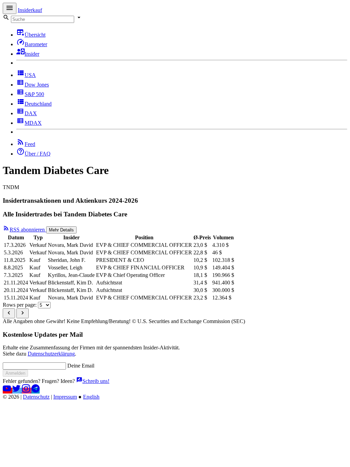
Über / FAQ (38, 154)
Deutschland (38, 104)
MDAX (33, 123)
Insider (32, 54)
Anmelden (15, 373)
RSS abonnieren (28, 229)
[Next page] (22, 313)
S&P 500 (34, 94)
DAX (31, 113)
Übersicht (35, 35)
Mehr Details (61, 229)
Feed (30, 144)
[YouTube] (7, 390)
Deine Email (80, 366)
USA (30, 75)
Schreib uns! (95, 381)
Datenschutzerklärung (51, 354)
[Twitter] (17, 390)
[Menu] (9, 8)
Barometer (36, 44)
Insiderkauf (30, 10)
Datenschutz (36, 397)
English (91, 397)
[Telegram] (35, 390)
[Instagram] (26, 390)
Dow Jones (37, 85)
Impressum (65, 397)
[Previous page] (9, 313)
